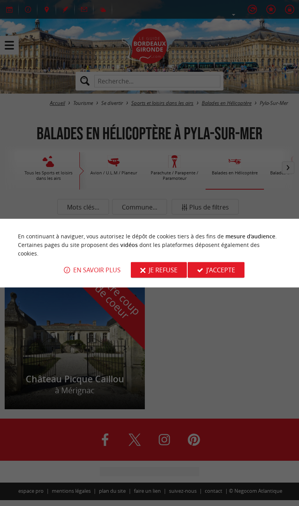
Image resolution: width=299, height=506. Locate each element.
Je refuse (163, 270)
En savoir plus (97, 270)
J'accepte (220, 270)
